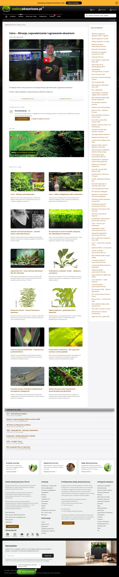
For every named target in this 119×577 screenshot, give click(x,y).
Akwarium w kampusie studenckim (99, 165)
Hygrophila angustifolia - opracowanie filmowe (100, 234)
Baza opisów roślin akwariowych (15, 515)
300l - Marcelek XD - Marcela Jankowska (22, 430)
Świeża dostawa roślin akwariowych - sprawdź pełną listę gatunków (63, 390)
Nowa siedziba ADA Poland (100, 189)
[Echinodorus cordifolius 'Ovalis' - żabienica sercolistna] (66, 268)
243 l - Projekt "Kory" (14, 441)
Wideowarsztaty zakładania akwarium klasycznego (100, 151)
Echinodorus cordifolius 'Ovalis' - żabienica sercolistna (65, 272)
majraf (21, 432)
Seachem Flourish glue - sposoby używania (99, 131)
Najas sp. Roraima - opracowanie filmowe (99, 45)
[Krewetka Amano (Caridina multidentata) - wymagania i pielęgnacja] (27, 386)
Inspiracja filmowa (97, 57)
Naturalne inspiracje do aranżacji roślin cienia (99, 185)
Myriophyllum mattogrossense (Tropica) (100, 70)
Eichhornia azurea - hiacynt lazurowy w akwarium (25, 311)
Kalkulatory (8, 522)
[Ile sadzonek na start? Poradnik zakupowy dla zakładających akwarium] (66, 229)
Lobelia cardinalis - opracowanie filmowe (99, 252)
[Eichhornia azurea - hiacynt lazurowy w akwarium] (27, 308)
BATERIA (21, 443)
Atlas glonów (9, 520)
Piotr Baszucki (18, 37)
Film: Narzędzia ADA (98, 82)
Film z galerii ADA (97, 90)
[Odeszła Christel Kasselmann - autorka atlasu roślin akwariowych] (27, 229)
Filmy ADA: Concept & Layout (101, 309)
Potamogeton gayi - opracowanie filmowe (99, 156)
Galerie (19, 25)
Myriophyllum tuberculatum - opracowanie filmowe (101, 220)
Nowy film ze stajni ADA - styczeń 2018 (100, 121)
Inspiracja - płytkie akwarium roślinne (21, 436)
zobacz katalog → (74, 3)
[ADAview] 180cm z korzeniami (101, 248)
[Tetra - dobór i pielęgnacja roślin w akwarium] (66, 192)
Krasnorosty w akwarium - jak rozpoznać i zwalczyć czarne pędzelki (64, 351)
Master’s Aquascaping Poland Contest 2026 (23, 419)
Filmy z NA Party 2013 (98, 74)
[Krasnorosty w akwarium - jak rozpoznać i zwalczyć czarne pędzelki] (66, 347)
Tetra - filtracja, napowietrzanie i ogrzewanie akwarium (41, 33)
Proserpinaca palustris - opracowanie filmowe (99, 205)
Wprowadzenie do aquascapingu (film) (98, 66)
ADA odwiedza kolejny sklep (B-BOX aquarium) (100, 99)
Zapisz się (48, 555)
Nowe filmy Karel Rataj (99, 49)
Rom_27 (21, 426)
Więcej (47, 561)
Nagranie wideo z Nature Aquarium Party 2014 (99, 146)
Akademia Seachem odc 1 (100, 137)
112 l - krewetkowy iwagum (17, 414)
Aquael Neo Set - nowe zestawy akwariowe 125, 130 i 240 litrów (27, 272)
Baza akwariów (10, 512)
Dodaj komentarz (22, 119)
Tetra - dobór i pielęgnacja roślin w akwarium (65, 194)
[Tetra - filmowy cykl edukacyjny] (27, 192)
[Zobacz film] (46, 60)
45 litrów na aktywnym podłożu (19, 425)
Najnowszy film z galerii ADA (100, 316)
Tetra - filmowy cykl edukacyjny (98, 224)
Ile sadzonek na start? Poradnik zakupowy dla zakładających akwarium (64, 233)
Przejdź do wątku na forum (40, 119)
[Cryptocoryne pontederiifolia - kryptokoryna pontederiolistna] (27, 347)
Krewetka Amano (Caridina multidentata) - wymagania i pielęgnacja (27, 390)
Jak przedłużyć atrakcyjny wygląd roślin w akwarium (100, 94)
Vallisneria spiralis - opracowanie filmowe (99, 271)
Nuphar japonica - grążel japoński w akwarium (62, 311)
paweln (19, 415)
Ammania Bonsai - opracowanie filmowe (99, 285)
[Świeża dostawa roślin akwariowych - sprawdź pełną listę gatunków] (66, 386)
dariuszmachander (25, 449)
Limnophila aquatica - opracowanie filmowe (99, 261)
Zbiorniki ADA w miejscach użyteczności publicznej (100, 161)
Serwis (14, 25)
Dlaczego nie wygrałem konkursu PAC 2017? (99, 53)
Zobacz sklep (68, 523)
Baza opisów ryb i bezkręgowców (15, 517)
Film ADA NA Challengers (99, 192)
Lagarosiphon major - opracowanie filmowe (99, 229)
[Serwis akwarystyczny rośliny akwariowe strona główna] (6, 16)
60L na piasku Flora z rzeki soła (18, 447)
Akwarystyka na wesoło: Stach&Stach (99, 313)
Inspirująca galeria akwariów (101, 134)
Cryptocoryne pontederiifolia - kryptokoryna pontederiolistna (27, 351)
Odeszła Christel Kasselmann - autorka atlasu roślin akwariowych (25, 233)
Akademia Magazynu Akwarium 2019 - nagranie (100, 35)
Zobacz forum (12, 526)
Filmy (24, 25)
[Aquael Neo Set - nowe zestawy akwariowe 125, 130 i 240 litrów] (27, 268)
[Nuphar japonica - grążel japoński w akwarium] (66, 308)
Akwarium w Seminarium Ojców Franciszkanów (100, 195)
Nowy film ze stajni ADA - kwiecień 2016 (100, 170)
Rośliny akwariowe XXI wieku (101, 41)
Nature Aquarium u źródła (100, 39)
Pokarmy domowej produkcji (101, 107)
